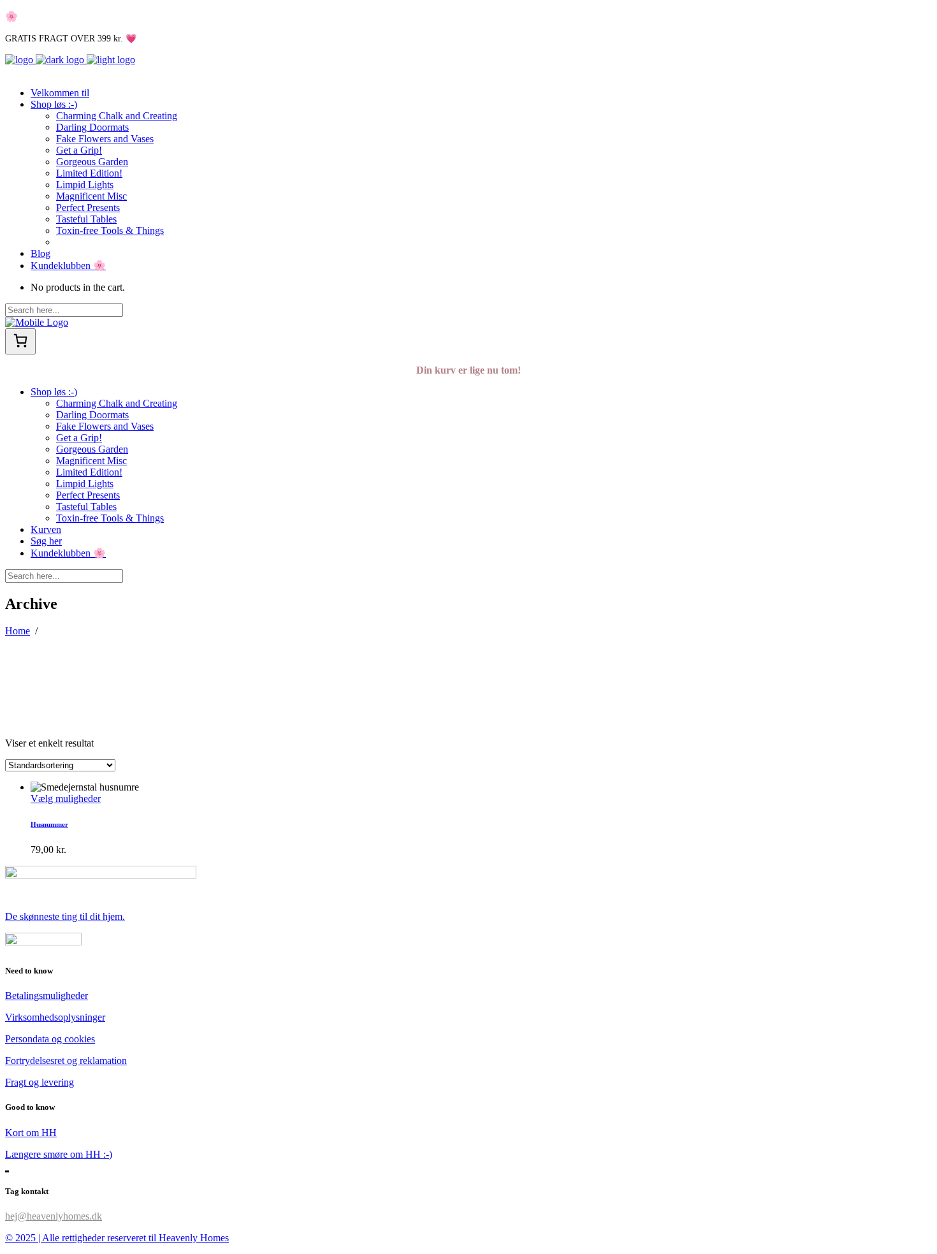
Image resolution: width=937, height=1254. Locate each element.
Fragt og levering (39, 1082)
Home (17, 630)
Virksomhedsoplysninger (55, 1017)
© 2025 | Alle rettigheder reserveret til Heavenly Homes (117, 1237)
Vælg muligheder (66, 798)
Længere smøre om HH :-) (58, 1154)
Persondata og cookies (50, 1038)
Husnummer (49, 824)
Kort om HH (31, 1132)
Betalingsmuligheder (46, 995)
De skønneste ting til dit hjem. (65, 916)
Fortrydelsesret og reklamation (66, 1060)
